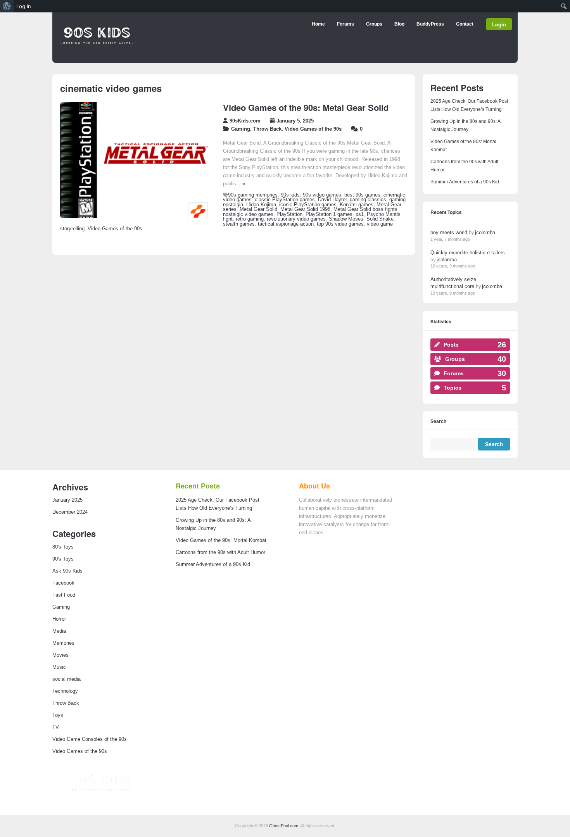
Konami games (356, 204)
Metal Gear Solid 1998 (305, 209)
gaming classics (368, 199)
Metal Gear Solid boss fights (365, 209)
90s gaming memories (253, 195)
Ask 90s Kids (67, 571)
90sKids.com (245, 121)
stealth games (239, 224)
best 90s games (362, 195)
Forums (345, 24)
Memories (63, 643)
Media (59, 631)
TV (55, 727)
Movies (60, 655)
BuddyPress (430, 24)
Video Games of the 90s (313, 129)
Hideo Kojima (261, 204)
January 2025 (67, 500)
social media (66, 679)
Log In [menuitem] (23, 6)
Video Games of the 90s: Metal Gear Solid (306, 107)
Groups (374, 24)
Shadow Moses (346, 219)
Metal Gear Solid (258, 209)
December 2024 (70, 512)
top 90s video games (340, 224)
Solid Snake (380, 219)
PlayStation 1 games (329, 214)
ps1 (360, 214)
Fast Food (63, 595)
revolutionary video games (296, 219)
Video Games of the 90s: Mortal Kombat (221, 540)
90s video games (322, 195)
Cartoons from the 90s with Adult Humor (220, 552)
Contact (464, 24)
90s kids (290, 195)
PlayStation (289, 214)
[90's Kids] (97, 55)
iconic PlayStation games (308, 204)
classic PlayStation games (285, 199)
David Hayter (332, 199)
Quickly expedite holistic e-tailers (467, 252)
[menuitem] (7, 6)
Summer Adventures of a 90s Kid (464, 182)
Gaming (240, 129)
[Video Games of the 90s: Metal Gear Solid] (137, 216)
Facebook (63, 583)
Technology (65, 691)
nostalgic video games (248, 214)
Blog (399, 24)
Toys (57, 715)
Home (318, 24)
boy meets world (448, 232)
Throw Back (267, 129)
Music (59, 667)
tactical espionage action (286, 224)
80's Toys (63, 547)
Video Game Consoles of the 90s (89, 739)
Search (438, 421)
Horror (59, 619)
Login (499, 24)
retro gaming (250, 219)
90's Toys (63, 559)
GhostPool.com (283, 825)
